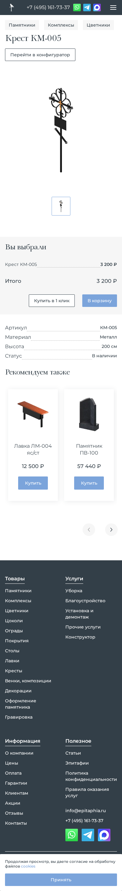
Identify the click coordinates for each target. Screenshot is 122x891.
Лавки (12, 661)
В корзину (100, 300)
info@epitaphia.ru (85, 810)
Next (111, 529)
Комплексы (61, 25)
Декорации (18, 691)
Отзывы (14, 813)
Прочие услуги (83, 627)
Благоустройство (85, 600)
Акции (12, 803)
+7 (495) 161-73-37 (48, 7)
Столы (12, 651)
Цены (11, 763)
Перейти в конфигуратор (40, 55)
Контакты (16, 823)
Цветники (98, 25)
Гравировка (19, 717)
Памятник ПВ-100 (89, 449)
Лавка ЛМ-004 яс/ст (33, 449)
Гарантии (16, 783)
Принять (61, 880)
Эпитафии (77, 763)
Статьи (73, 753)
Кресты (13, 671)
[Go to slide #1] (61, 206)
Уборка (73, 590)
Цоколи (14, 621)
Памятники (22, 25)
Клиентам (16, 793)
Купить (33, 483)
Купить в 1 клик (51, 300)
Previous (89, 529)
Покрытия (17, 641)
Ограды (14, 631)
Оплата (13, 773)
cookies (28, 866)
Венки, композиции (28, 681)
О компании (19, 753)
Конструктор (80, 637)
